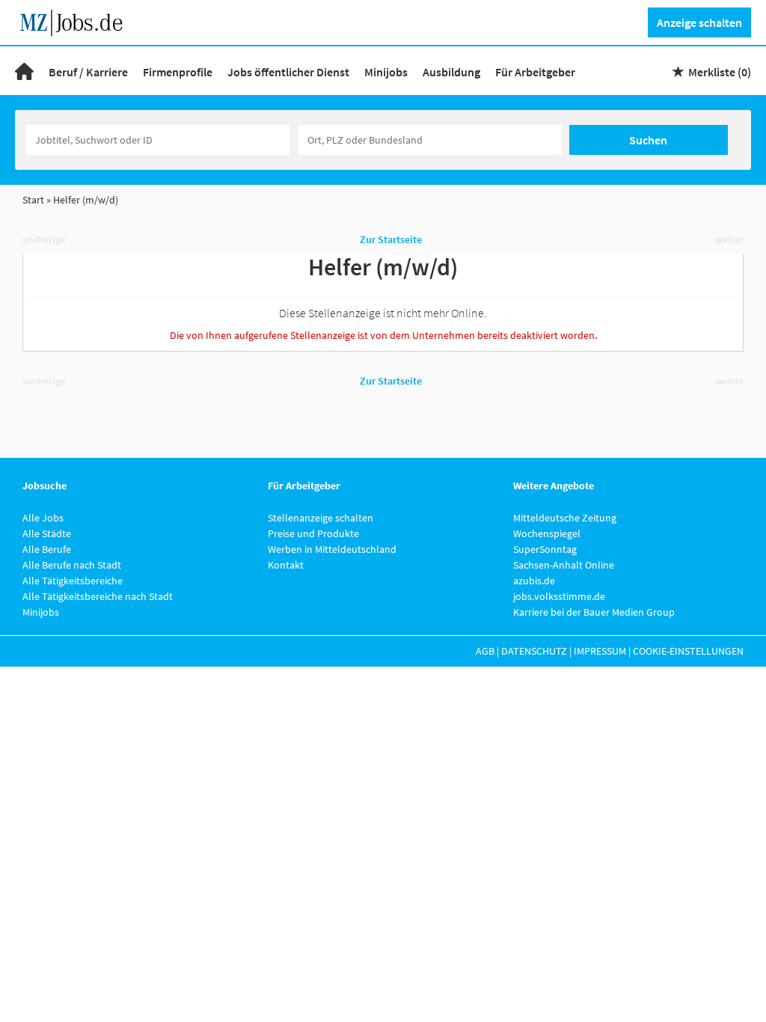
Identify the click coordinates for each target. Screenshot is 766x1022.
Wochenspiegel (546, 533)
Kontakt (286, 565)
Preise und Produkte (313, 533)
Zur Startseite (391, 239)
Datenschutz (534, 651)
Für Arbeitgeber (535, 71)
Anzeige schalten (699, 22)
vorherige (44, 239)
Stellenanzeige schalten (320, 517)
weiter (729, 239)
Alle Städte (46, 533)
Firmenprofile (177, 71)
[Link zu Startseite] (76, 21)
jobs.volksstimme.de (559, 596)
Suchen (648, 139)
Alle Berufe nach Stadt (71, 565)
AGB (485, 651)
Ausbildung (451, 71)
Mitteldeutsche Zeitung (564, 517)
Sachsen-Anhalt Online (563, 565)
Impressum (600, 651)
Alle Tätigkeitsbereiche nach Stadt (97, 596)
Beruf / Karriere (88, 71)
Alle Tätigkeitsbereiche (72, 580)
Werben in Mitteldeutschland (332, 549)
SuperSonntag (545, 549)
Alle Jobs (43, 517)
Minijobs (386, 71)
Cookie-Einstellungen (688, 651)
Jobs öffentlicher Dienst (288, 71)
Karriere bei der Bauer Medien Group (594, 612)
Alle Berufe (46, 549)
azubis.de (534, 580)
